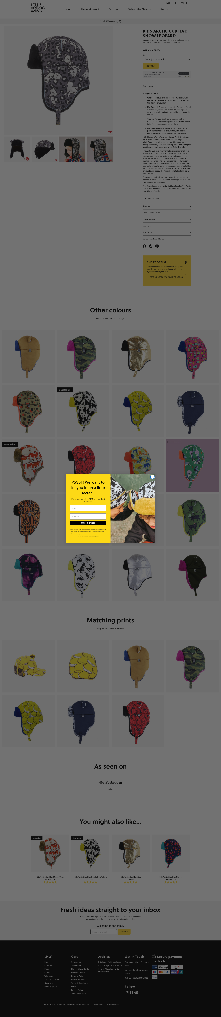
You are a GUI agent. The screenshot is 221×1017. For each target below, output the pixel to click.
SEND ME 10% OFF (88, 523)
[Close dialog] (152, 477)
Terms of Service (95, 536)
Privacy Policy (85, 536)
